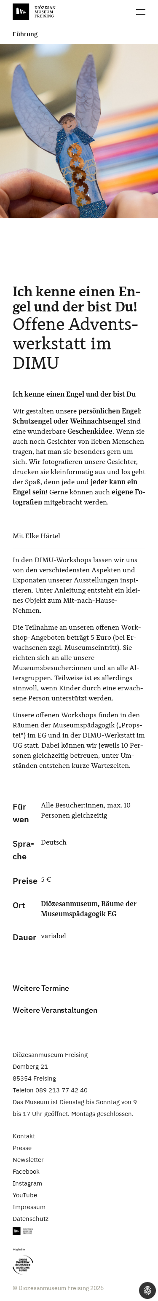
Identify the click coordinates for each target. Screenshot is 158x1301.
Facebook (26, 1171)
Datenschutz (30, 1219)
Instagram (27, 1183)
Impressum (29, 1207)
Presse (22, 1148)
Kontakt (24, 1136)
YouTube (25, 1195)
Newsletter (28, 1160)
